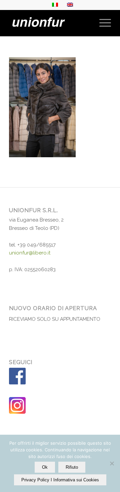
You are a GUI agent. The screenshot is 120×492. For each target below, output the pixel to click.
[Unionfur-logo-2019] (50, 23)
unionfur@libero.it (29, 253)
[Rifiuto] (111, 463)
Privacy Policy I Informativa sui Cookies (60, 479)
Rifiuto (72, 467)
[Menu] (102, 23)
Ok (45, 467)
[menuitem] (102, 23)
